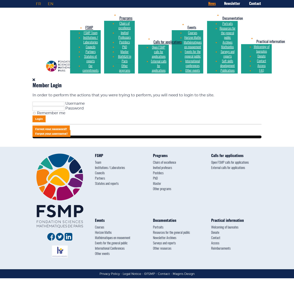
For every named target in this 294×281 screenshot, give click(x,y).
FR (38, 4)
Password (74, 108)
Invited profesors (162, 168)
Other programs (162, 189)
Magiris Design (184, 274)
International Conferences (110, 248)
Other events (102, 254)
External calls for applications (228, 168)
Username (75, 103)
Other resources (162, 248)
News (212, 4)
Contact (255, 4)
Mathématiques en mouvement (112, 238)
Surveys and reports (164, 243)
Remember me (51, 113)
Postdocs (158, 173)
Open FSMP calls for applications (230, 162)
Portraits (158, 227)
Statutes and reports (107, 184)
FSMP (99, 156)
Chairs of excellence (164, 162)
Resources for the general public (171, 232)
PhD (155, 178)
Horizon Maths (103, 232)
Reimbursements (221, 248)
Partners (100, 178)
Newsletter (232, 4)
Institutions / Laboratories (110, 168)
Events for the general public (111, 243)
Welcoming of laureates (224, 227)
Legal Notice (132, 274)
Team (98, 162)
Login (39, 119)
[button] (191, 28)
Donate (215, 232)
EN (50, 4)
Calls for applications (227, 156)
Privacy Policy (110, 274)
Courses (99, 227)
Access (215, 243)
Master (157, 184)
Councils (100, 173)
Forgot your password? (51, 129)
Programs (160, 156)
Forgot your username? (51, 133)
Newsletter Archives (164, 238)
